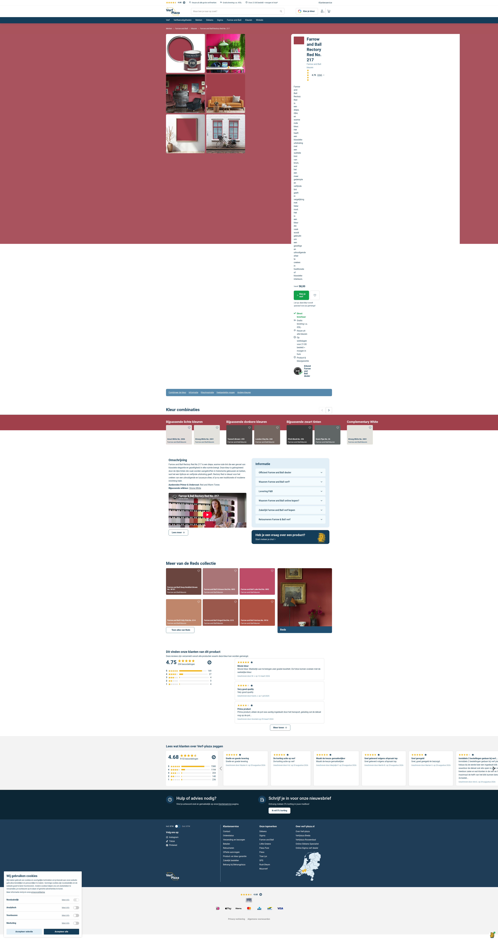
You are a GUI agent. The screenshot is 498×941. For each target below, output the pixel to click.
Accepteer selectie (24, 931)
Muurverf (263, 868)
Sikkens (263, 831)
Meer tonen (278, 727)
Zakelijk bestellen (231, 860)
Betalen (226, 844)
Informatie (193, 392)
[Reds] (305, 600)
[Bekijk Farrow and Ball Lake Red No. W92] (257, 581)
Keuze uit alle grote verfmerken (204, 3)
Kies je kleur (309, 11)
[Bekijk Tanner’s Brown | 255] (239, 435)
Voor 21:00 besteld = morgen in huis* (263, 3)
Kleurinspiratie (207, 392)
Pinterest (173, 845)
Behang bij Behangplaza (234, 864)
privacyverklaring (38, 892)
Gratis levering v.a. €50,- (232, 3)
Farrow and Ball (266, 839)
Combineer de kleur (177, 392)
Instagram (173, 837)
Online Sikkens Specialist (307, 844)
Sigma (262, 835)
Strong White (195, 488)
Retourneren (228, 848)
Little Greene (265, 844)
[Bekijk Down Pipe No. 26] (327, 435)
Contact (226, 831)
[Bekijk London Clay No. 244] (267, 435)
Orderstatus (228, 835)
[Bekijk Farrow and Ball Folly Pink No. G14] (183, 612)
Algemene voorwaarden (259, 919)
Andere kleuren (244, 392)
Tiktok (172, 841)
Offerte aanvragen (231, 852)
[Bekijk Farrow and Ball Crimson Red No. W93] (220, 581)
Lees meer (177, 532)
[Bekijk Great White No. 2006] (179, 435)
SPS (261, 860)
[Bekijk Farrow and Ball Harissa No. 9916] (257, 612)
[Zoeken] (281, 11)
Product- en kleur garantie (234, 856)
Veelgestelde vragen (225, 392)
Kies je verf (302, 295)
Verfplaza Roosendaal (306, 839)
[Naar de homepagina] (173, 11)
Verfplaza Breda (303, 835)
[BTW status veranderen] (178, 826)
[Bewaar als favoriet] (315, 295)
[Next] (493, 768)
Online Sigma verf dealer (307, 848)
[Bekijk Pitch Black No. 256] (300, 435)
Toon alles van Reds (181, 630)
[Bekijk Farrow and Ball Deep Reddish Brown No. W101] (183, 581)
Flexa (261, 852)
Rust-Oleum (264, 864)
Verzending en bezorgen (234, 839)
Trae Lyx (263, 856)
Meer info (65, 900)
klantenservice (225, 804)
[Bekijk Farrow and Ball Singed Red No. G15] (220, 612)
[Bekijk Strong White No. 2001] (207, 435)
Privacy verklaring (236, 919)
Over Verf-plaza (303, 831)
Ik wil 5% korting (279, 810)
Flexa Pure (264, 848)
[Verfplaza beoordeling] (192, 757)
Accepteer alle (61, 931)
